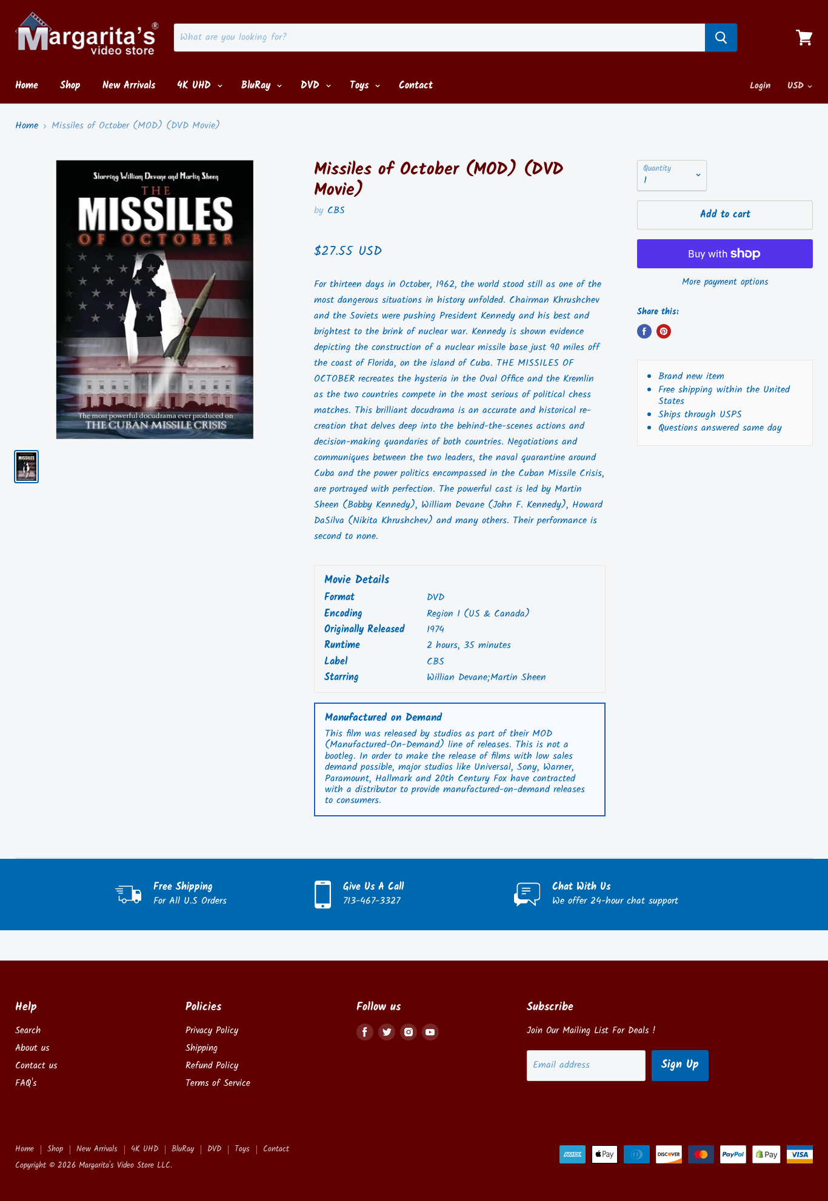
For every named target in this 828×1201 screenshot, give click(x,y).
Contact (416, 85)
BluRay (257, 85)
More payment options (725, 282)
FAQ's (25, 1083)
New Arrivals (128, 85)
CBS (336, 210)
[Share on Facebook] (644, 331)
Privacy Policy (211, 1031)
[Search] (721, 37)
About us (32, 1048)
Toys (361, 85)
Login (760, 86)
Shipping (201, 1048)
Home (26, 85)
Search (28, 1031)
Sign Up (680, 1065)
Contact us (36, 1066)
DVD (312, 85)
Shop (70, 85)
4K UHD (196, 85)
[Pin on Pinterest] (663, 331)
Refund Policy (211, 1066)
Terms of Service (217, 1083)
